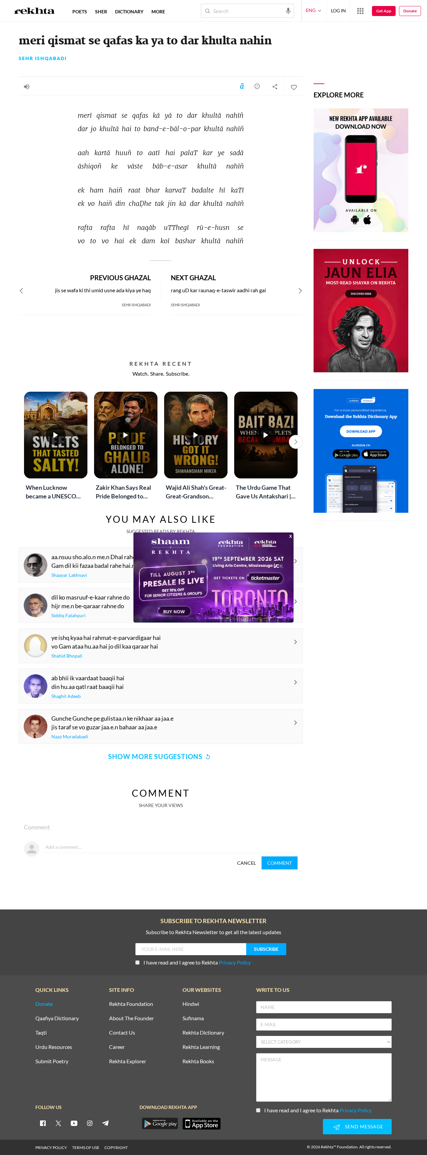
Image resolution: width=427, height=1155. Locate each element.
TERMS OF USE (85, 1147)
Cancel (246, 863)
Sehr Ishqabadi (43, 58)
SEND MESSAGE (364, 1126)
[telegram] (105, 1123)
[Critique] (257, 86)
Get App (383, 10)
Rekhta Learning (201, 1047)
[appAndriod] (160, 1124)
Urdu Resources (53, 1047)
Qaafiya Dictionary (57, 1018)
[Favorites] (293, 86)
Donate (410, 10)
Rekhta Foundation (131, 1004)
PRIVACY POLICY (51, 1147)
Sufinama (193, 1018)
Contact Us (122, 1033)
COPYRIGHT (116, 1147)
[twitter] (58, 1123)
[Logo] (34, 11)
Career (117, 1047)
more (158, 11)
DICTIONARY (129, 11)
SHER (101, 11)
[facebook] (42, 1123)
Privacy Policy (235, 962)
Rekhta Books (198, 1061)
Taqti (41, 1033)
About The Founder (131, 1018)
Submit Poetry (51, 1061)
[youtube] (74, 1123)
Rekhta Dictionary (203, 1033)
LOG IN (338, 10)
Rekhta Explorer (127, 1061)
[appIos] (201, 1124)
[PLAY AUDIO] (27, 86)
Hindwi (190, 1004)
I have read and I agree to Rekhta (197, 962)
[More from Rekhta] (360, 11)
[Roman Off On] (242, 86)
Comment (279, 863)
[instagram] (89, 1123)
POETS (79, 11)
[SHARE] (275, 86)
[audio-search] (288, 10)
